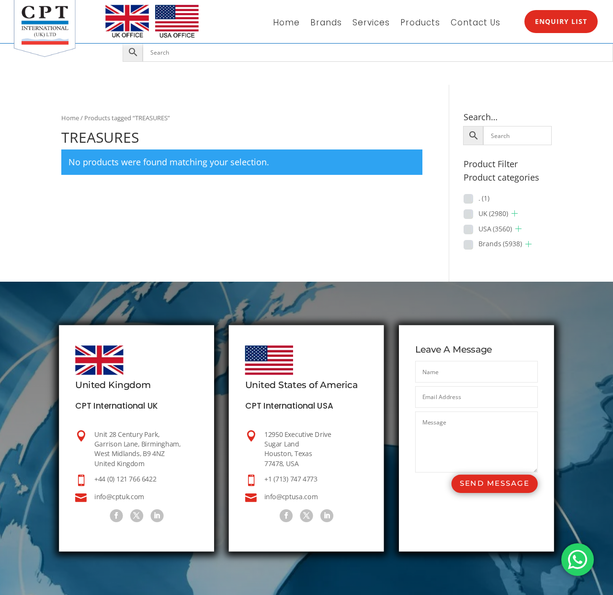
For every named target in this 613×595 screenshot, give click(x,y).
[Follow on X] (136, 515)
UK (493, 213)
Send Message (495, 483)
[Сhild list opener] (514, 213)
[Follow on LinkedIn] (156, 515)
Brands (326, 23)
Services (371, 23)
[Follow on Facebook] (116, 515)
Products (420, 23)
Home (286, 23)
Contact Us (475, 23)
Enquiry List (561, 21)
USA (495, 228)
